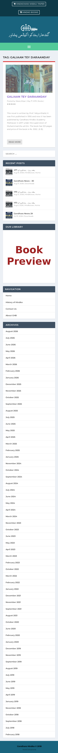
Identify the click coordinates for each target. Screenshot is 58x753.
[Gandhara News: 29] (9, 215)
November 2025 (13, 391)
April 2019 (10, 695)
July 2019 (10, 675)
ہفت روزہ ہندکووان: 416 (24, 192)
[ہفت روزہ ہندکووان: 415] (9, 204)
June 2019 (10, 681)
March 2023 (11, 556)
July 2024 (10, 490)
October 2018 (12, 714)
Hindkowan (30, 173)
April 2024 (11, 510)
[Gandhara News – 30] (9, 182)
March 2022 (11, 576)
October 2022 (12, 569)
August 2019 (12, 668)
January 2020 (12, 642)
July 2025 (10, 417)
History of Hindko (14, 302)
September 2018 (14, 721)
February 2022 (13, 582)
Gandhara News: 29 (23, 213)
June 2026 (11, 344)
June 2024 (11, 496)
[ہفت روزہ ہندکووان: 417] (9, 171)
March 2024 (11, 516)
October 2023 (12, 529)
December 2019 (13, 648)
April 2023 (10, 549)
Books (40, 101)
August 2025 (12, 410)
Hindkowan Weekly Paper (30, 4)
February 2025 (13, 450)
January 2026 (12, 377)
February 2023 (13, 562)
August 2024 (12, 483)
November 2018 (13, 708)
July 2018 (10, 728)
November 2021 (13, 602)
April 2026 (10, 358)
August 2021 (11, 615)
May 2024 (10, 503)
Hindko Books (30, 12)
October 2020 (12, 622)
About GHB (11, 315)
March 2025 (11, 444)
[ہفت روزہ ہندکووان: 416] (9, 193)
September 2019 (14, 661)
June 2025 (11, 424)
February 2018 (12, 734)
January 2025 (12, 457)
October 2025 (12, 397)
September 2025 (14, 404)
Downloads (29, 184)
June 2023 (11, 536)
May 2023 (10, 543)
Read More (15, 142)
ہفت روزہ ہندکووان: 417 (24, 170)
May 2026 (10, 351)
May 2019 (10, 688)
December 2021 (13, 595)
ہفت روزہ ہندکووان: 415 (24, 202)
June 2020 (11, 628)
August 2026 (12, 331)
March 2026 (11, 364)
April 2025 (10, 437)
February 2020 (13, 635)
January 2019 (12, 701)
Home (37, 173)
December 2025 (13, 384)
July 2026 (10, 338)
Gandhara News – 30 (24, 181)
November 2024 (13, 463)
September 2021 (13, 609)
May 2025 (10, 430)
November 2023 (13, 523)
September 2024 (14, 477)
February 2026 (13, 371)
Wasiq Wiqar (21, 101)
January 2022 (12, 589)
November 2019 (13, 655)
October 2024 (12, 470)
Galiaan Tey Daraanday (27, 96)
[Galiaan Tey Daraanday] (29, 79)
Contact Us (11, 309)
